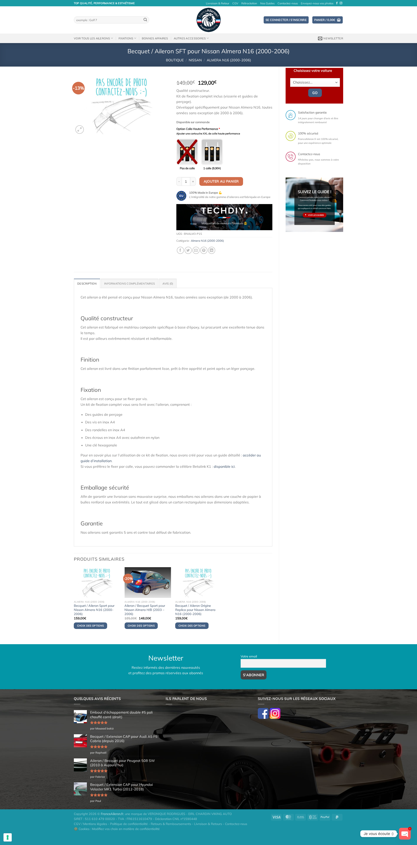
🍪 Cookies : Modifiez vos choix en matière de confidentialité (117, 829)
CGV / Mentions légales (90, 824)
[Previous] (184, 219)
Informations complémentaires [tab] (129, 283)
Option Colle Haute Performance (198, 129)
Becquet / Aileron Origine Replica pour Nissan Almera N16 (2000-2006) (195, 610)
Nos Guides (267, 3)
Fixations (126, 38)
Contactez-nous (288, 3)
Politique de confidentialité (129, 824)
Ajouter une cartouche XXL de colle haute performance (208, 133)
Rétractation (249, 3)
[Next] (265, 219)
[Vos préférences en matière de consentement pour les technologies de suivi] (7, 837)
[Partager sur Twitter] (188, 250)
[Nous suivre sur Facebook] (337, 3)
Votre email (249, 656)
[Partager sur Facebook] (180, 250)
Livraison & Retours (208, 824)
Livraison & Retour (217, 3)
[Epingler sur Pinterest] (203, 250)
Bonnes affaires (155, 38)
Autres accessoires (190, 38)
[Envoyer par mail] (196, 250)
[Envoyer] (145, 20)
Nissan (195, 60)
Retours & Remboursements (171, 824)
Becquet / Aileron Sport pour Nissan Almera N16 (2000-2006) (94, 610)
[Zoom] (79, 129)
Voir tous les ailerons (92, 38)
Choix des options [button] (90, 625)
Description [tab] (87, 283)
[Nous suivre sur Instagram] (341, 3)
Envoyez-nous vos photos (317, 3)
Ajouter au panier (221, 181)
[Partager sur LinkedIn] (211, 250)
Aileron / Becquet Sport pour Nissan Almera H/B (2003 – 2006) (144, 610)
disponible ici (224, 466)
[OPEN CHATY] (405, 834)
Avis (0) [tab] (167, 283)
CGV (235, 3)
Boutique (175, 60)
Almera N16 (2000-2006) (229, 60)
